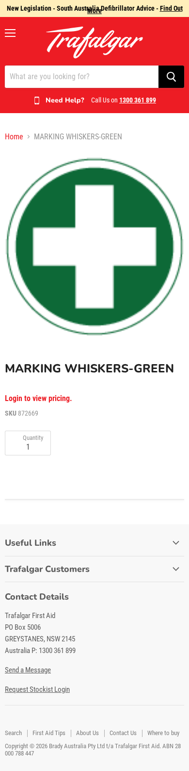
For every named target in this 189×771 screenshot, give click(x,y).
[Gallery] (94, 245)
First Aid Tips (48, 733)
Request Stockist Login (37, 689)
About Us (87, 733)
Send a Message (28, 670)
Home (14, 137)
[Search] (171, 77)
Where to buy (163, 733)
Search (13, 733)
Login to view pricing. (38, 398)
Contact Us (123, 733)
